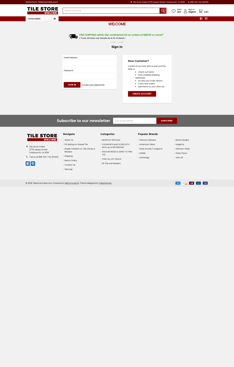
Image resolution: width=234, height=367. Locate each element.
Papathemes (105, 183)
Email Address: (71, 57)
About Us (68, 140)
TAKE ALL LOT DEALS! (111, 159)
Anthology (144, 157)
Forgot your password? (93, 84)
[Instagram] (206, 18)
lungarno (180, 144)
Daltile (142, 153)
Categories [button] (34, 19)
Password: (68, 70)
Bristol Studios (182, 140)
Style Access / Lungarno (150, 148)
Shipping (68, 156)
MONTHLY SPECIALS (111, 140)
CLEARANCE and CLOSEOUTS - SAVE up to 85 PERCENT (116, 146)
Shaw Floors (181, 153)
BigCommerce (72, 183)
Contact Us (69, 164)
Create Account (142, 94)
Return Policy (70, 160)
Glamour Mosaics (147, 140)
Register (192, 12)
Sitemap (68, 169)
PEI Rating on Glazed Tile (76, 144)
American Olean (147, 144)
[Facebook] (201, 18)
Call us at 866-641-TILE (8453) (43, 157)
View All (179, 157)
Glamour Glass (183, 148)
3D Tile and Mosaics (111, 163)
